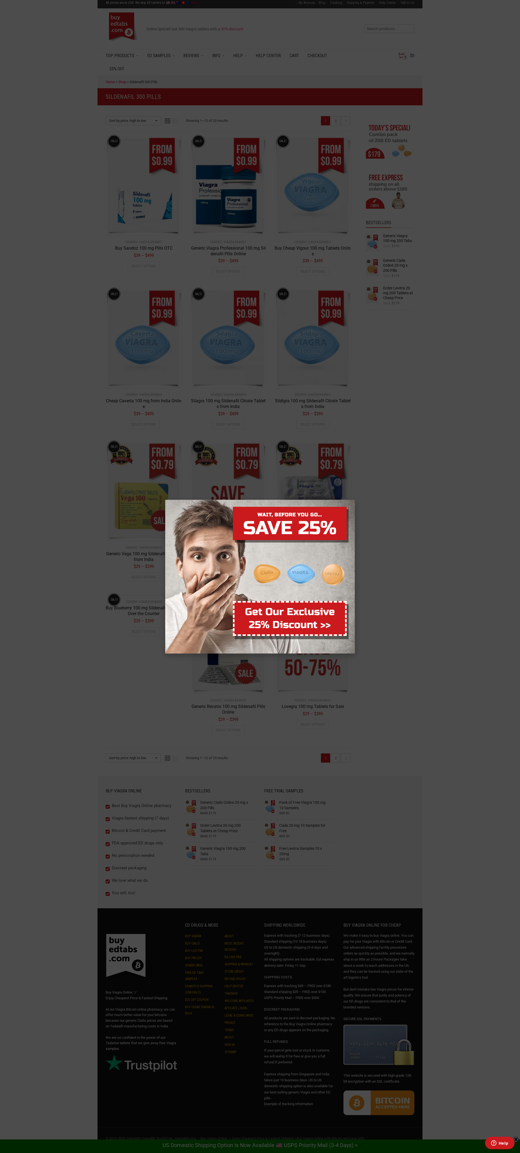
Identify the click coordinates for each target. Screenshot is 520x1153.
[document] (260, 576)
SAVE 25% (289, 528)
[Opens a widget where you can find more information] (500, 1143)
